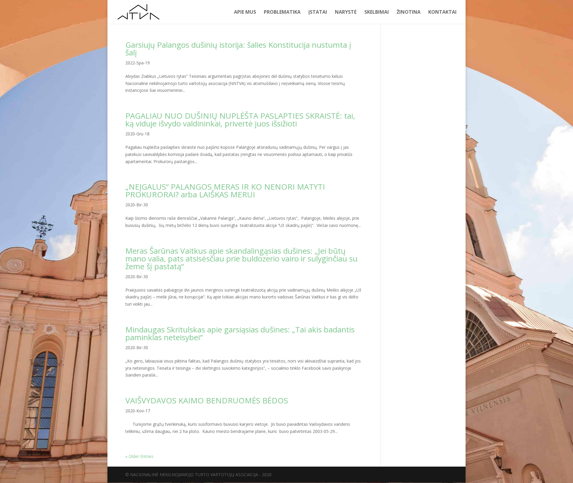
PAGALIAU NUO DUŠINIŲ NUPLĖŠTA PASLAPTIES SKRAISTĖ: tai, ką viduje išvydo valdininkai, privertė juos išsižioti (240, 119)
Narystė (346, 12)
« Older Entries (139, 456)
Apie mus (245, 12)
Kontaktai (442, 12)
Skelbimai (376, 12)
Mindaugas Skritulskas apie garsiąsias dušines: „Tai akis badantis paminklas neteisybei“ (240, 333)
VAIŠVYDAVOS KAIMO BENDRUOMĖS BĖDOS (206, 400)
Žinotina (408, 12)
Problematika (282, 12)
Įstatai (317, 12)
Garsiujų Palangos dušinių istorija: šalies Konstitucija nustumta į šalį (238, 48)
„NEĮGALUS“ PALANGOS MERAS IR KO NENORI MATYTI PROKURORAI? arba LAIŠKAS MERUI (225, 190)
